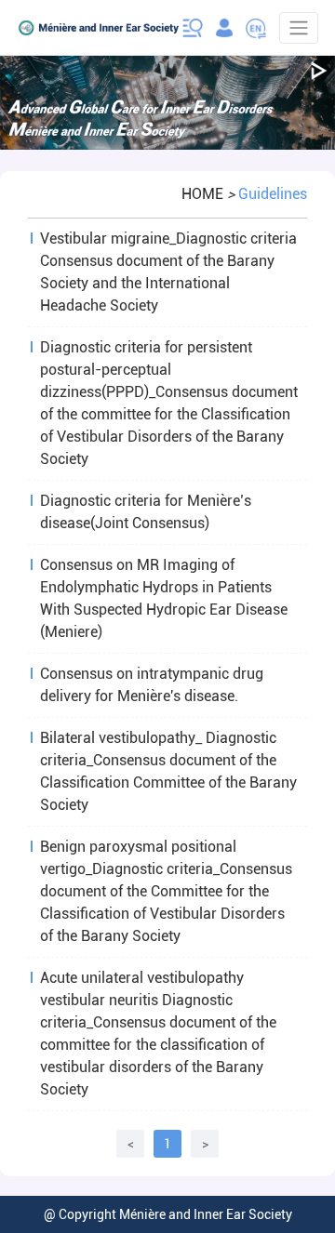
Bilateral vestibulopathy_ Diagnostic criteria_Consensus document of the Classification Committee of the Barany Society (168, 771)
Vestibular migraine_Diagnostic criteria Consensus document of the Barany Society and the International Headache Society (168, 272)
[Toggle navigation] (298, 28)
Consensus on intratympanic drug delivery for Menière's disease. (151, 685)
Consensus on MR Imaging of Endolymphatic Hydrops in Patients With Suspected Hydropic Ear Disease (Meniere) (164, 598)
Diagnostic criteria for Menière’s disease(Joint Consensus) (145, 512)
